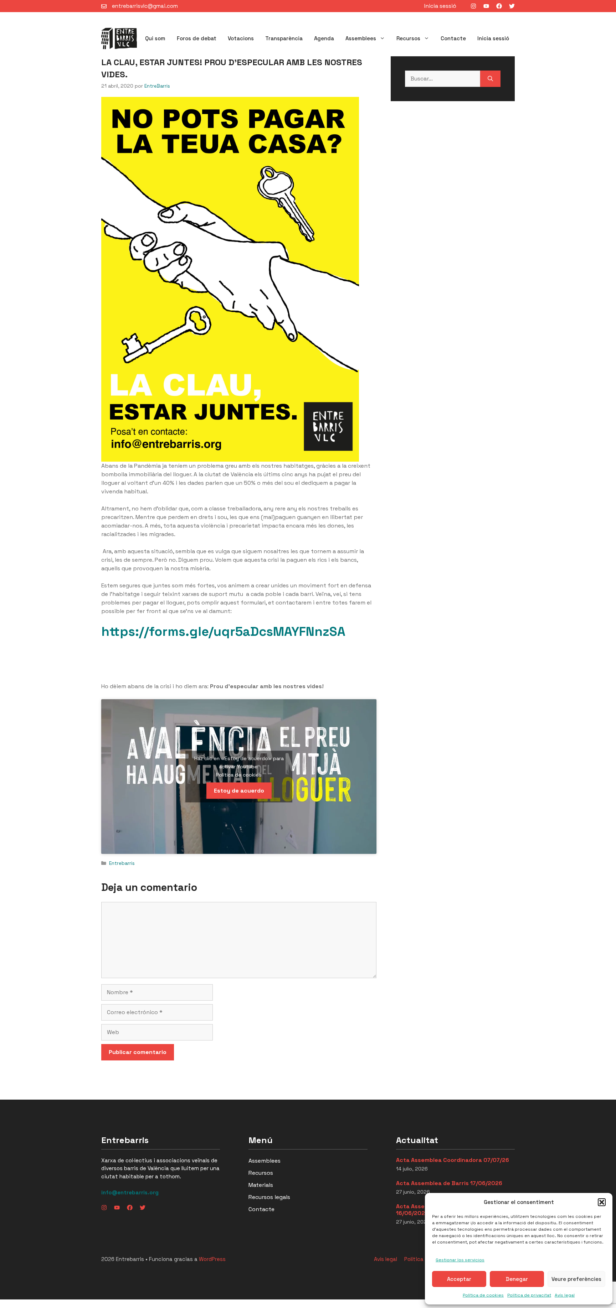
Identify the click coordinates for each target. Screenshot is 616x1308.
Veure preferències (576, 1279)
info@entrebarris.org (130, 1192)
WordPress (212, 1259)
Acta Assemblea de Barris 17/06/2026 (449, 1183)
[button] (601, 1202)
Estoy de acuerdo (239, 790)
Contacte (453, 38)
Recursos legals (269, 1197)
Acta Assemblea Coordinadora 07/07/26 (452, 1160)
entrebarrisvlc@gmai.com (145, 5)
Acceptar (459, 1279)
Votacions (241, 38)
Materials (260, 1185)
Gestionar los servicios (460, 1260)
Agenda (324, 38)
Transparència (284, 38)
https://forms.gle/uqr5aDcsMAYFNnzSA (223, 631)
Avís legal (565, 1295)
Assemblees (360, 38)
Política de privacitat (529, 1295)
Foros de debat (196, 38)
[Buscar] (490, 79)
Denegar (517, 1279)
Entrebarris (122, 863)
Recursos (408, 38)
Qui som (155, 38)
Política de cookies (483, 1295)
